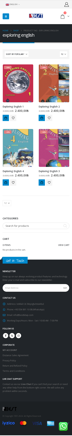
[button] (6, 16)
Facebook (5, 335)
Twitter (12, 335)
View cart (63, 245)
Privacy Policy (9, 360)
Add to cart (6, 118)
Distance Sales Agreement (15, 355)
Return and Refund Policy (15, 365)
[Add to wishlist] (13, 118)
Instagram (18, 335)
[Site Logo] (36, 16)
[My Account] (66, 4)
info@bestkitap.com (23, 315)
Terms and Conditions (14, 370)
